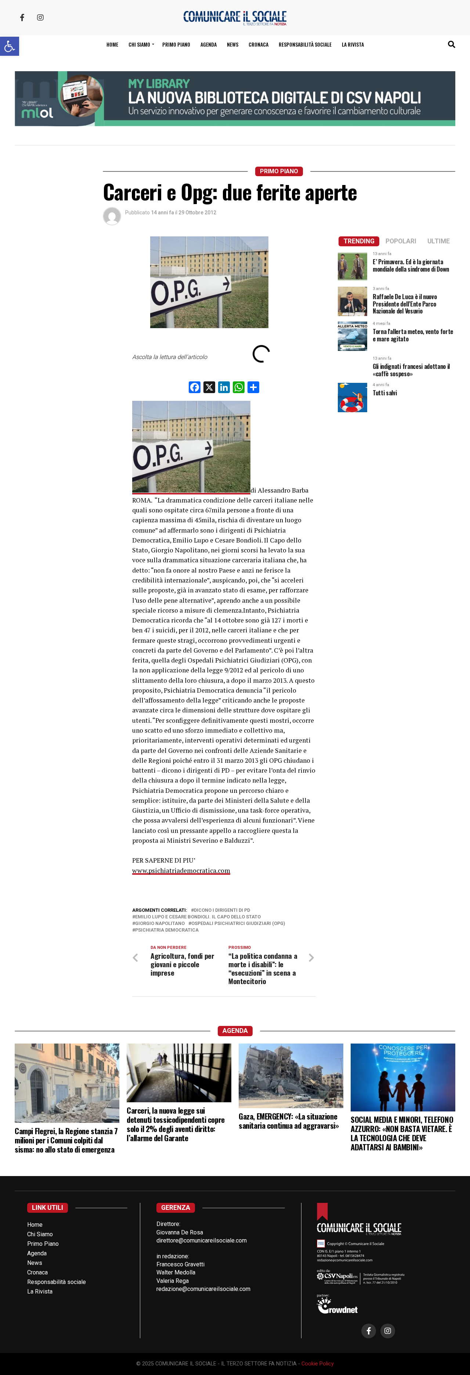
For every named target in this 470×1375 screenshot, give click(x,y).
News (232, 44)
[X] (209, 388)
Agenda (208, 44)
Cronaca (258, 44)
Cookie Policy (317, 1364)
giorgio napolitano (160, 923)
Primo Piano (176, 44)
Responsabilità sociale (305, 44)
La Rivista (353, 44)
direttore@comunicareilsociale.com (201, 1240)
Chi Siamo (40, 1234)
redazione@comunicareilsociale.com (203, 1288)
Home (112, 44)
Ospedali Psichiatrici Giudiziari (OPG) (238, 923)
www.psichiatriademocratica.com (181, 870)
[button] (9, 46)
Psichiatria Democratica (167, 930)
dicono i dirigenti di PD (222, 910)
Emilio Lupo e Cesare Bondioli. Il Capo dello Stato (198, 917)
